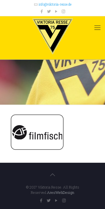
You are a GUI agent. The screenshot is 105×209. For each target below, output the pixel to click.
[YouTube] (56, 11)
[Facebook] (42, 11)
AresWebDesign (60, 192)
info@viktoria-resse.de (55, 4)
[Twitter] (49, 11)
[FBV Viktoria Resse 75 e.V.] (52, 36)
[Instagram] (63, 11)
